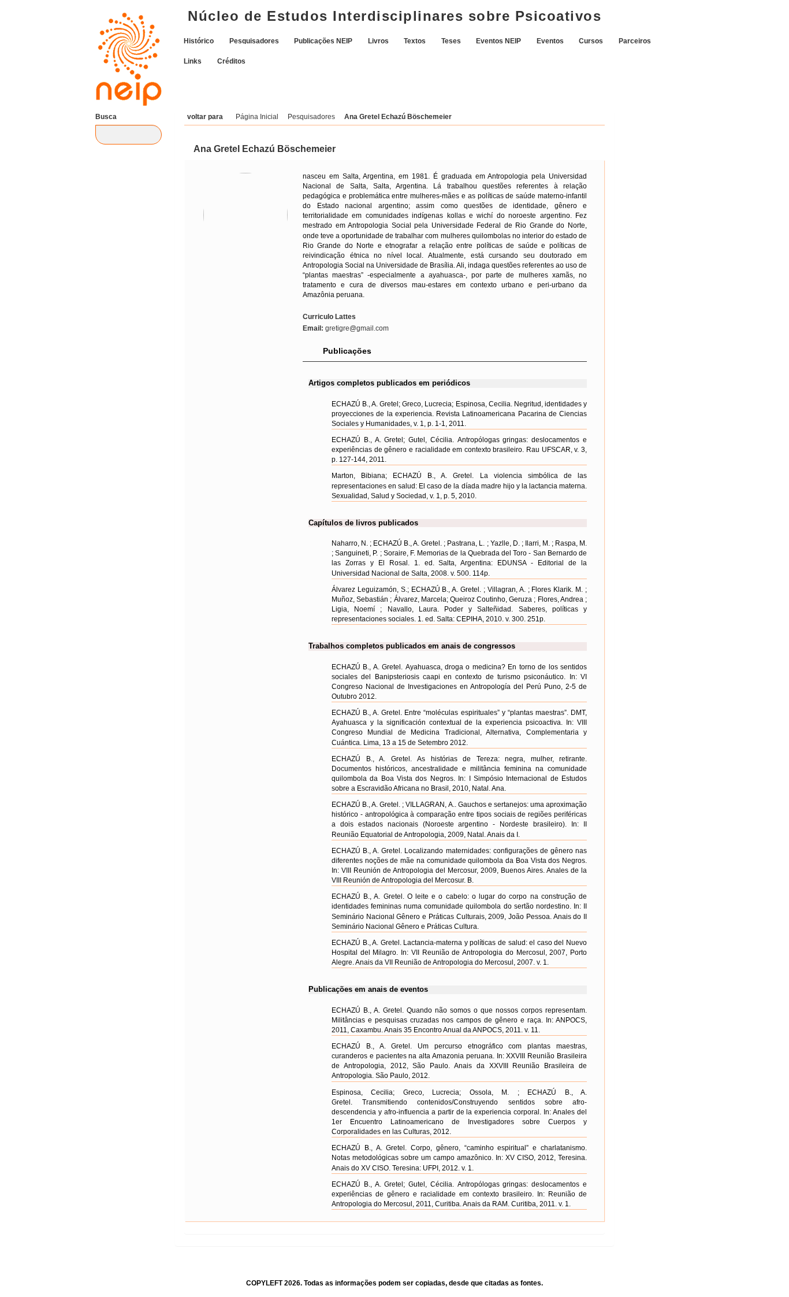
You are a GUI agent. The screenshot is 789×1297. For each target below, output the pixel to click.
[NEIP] (123, 50)
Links (193, 60)
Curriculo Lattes (329, 317)
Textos (415, 40)
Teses (451, 40)
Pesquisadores (254, 40)
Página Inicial (257, 117)
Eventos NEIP (498, 40)
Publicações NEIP (323, 40)
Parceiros (635, 40)
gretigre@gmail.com (346, 328)
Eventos (550, 40)
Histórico (199, 40)
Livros (378, 40)
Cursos (591, 40)
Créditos (231, 60)
